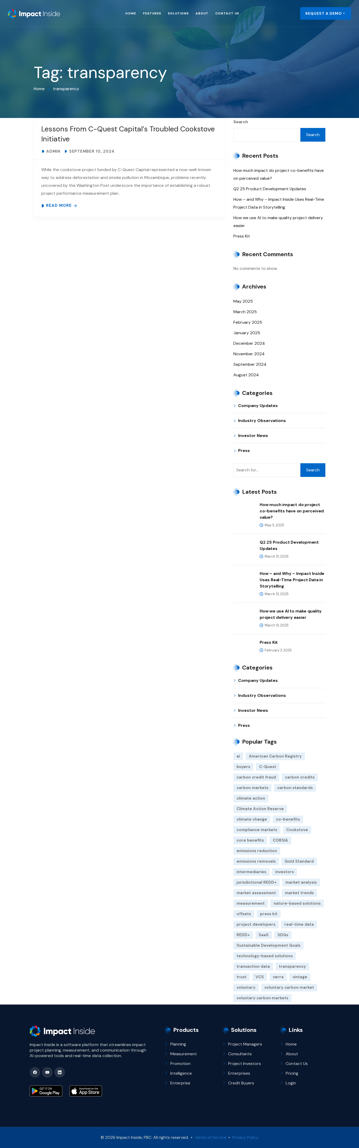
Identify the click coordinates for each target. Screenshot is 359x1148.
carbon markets (252, 787)
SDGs (283, 935)
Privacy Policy (244, 1137)
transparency (292, 966)
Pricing (292, 1073)
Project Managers (245, 1044)
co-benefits (288, 819)
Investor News (253, 435)
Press (244, 450)
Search (240, 122)
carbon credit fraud (256, 777)
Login (291, 1083)
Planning (178, 1044)
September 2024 (249, 364)
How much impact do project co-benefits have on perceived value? (292, 511)
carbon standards (295, 787)
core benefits (250, 840)
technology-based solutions (265, 956)
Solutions (178, 13)
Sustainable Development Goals (268, 945)
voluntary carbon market (289, 987)
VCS (259, 977)
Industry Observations (262, 420)
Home (130, 13)
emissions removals (256, 861)
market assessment (256, 892)
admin (53, 151)
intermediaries (251, 871)
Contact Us (227, 13)
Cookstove (297, 829)
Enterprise (180, 1083)
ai (238, 756)
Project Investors (244, 1063)
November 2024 (249, 354)
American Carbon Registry (275, 756)
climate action (251, 798)
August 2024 (246, 375)
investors (284, 871)
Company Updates (258, 405)
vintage (300, 977)
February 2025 (247, 322)
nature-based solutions (297, 903)
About (202, 13)
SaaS (264, 935)
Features (152, 13)
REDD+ (243, 935)
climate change (252, 819)
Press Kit (241, 236)
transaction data (253, 966)
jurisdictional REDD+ (256, 882)
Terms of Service (210, 1137)
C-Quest (267, 766)
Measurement (183, 1054)
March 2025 (245, 312)
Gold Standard (299, 861)
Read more (59, 206)
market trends (299, 892)
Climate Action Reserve (260, 808)
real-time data (299, 924)
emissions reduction (257, 850)
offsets (244, 914)
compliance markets (257, 829)
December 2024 (249, 343)
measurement (251, 903)
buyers (243, 766)
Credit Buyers (241, 1083)
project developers (256, 924)
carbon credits (300, 777)
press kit (269, 914)
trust (242, 977)
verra (278, 977)
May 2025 (243, 301)
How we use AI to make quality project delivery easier (291, 614)
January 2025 (246, 333)
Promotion (180, 1063)
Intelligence (181, 1073)
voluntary (246, 987)
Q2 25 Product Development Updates (269, 189)
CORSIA (280, 840)
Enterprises (239, 1073)
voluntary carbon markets (262, 998)
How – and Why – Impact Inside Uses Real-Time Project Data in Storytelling (292, 580)
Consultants (240, 1054)
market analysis (301, 882)
